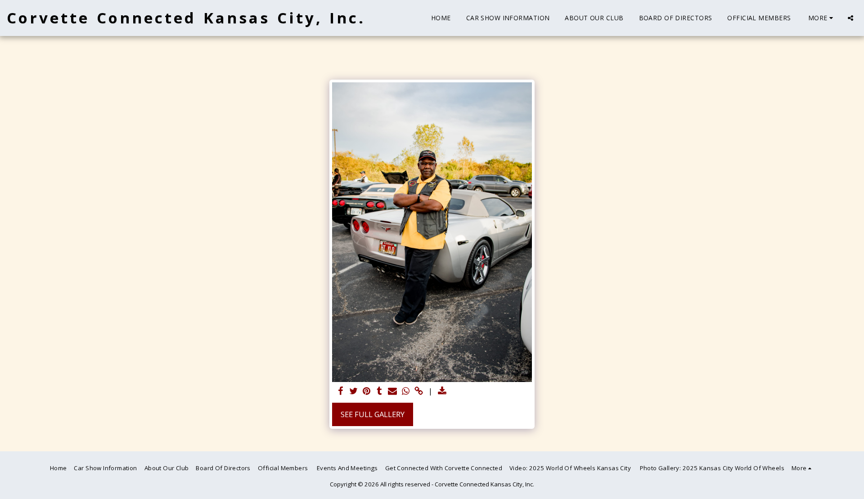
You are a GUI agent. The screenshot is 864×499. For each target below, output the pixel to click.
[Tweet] (353, 391)
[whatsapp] (405, 391)
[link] (418, 391)
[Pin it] (366, 391)
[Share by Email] (392, 391)
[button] (850, 18)
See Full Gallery (373, 414)
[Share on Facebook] (340, 391)
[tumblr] (379, 391)
